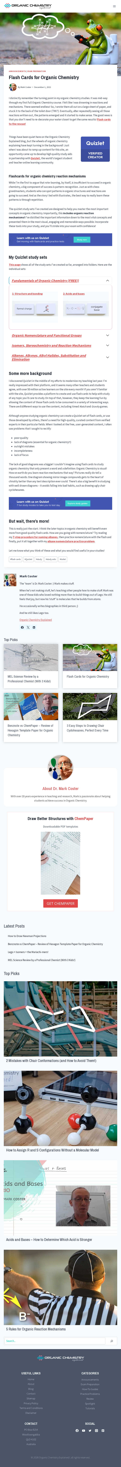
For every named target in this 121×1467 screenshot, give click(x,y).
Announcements (17, 71)
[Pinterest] (103, 1430)
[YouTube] (83, 1430)
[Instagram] (96, 1430)
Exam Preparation (36, 71)
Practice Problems (90, 1394)
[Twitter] (90, 1430)
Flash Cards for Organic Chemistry (88, 676)
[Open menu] (114, 6)
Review (90, 1398)
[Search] (111, 1341)
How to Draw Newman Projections (27, 936)
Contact (31, 1393)
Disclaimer (31, 1413)
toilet (63, 559)
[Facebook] (77, 1430)
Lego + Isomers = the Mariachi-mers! (28, 952)
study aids (51, 559)
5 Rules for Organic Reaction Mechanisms (36, 1329)
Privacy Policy (31, 1403)
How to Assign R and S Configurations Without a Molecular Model (52, 1150)
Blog (31, 1389)
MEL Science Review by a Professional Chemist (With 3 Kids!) (29, 678)
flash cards (15, 559)
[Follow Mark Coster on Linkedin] (34, 627)
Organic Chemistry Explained (36, 620)
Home (31, 1379)
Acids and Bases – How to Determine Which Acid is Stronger (49, 1239)
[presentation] (31, 657)
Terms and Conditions (31, 1408)
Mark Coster (28, 576)
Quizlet (28, 559)
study (39, 559)
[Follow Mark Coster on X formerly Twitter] (28, 627)
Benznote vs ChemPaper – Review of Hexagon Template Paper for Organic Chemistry (30, 730)
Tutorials (90, 1408)
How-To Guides (90, 1389)
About (31, 1384)
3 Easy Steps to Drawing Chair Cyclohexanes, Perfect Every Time (87, 727)
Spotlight (90, 1403)
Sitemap (31, 1398)
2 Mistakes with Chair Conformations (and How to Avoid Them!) (51, 1060)
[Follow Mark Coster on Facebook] (22, 627)
